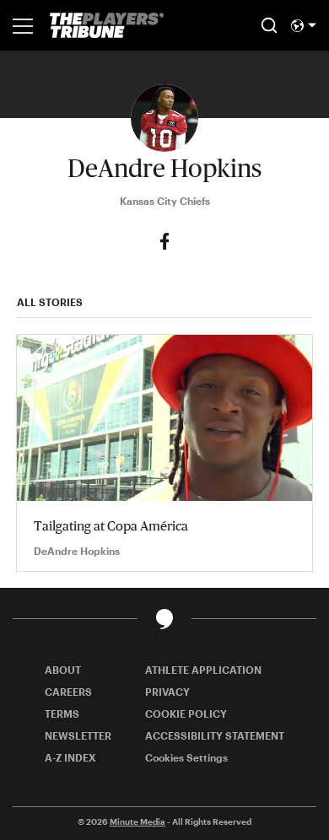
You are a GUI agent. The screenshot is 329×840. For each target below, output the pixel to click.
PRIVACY (167, 691)
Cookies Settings (186, 757)
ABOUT (63, 670)
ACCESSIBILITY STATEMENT (214, 735)
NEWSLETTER (78, 735)
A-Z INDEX (70, 757)
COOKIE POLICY (186, 713)
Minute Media (137, 821)
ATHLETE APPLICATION (203, 670)
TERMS (62, 713)
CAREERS (68, 691)
